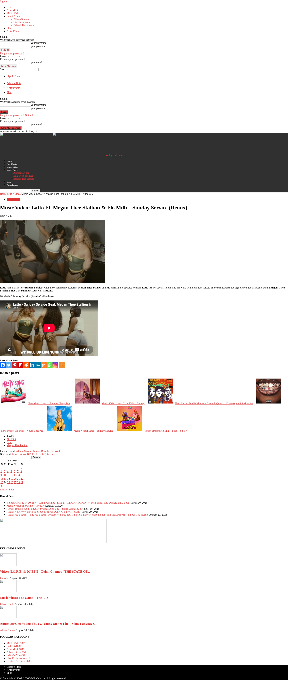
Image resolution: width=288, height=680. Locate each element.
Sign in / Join (13, 76)
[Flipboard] (20, 365)
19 (11, 478)
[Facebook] (3, 365)
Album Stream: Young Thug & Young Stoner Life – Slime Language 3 (44, 508)
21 (18, 478)
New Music (13, 10)
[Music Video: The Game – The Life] (8, 591)
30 (1, 486)
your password (38, 46)
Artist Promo (13, 31)
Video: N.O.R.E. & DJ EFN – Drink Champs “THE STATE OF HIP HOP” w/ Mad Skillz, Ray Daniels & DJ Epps (68, 502)
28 (18, 482)
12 (11, 475)
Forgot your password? (12, 53)
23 (1, 482)
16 (1, 478)
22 (21, 478)
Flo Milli (11, 439)
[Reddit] (26, 365)
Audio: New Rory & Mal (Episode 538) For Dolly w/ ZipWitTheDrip (43, 511)
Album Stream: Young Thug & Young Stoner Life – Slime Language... (48, 623)
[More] (62, 365)
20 (15, 478)
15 (21, 475)
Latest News (13, 16)
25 (8, 482)
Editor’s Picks (14, 83)
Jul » (11, 489)
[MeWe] (38, 365)
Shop (9, 28)
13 (15, 475)
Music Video (13, 13)
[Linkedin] (32, 365)
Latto (9, 442)
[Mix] (44, 365)
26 (11, 482)
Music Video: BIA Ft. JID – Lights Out (33, 454)
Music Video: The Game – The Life (25, 505)
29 (21, 482)
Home (10, 7)
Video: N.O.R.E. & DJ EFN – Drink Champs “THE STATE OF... (45, 571)
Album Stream (21, 19)
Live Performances (23, 22)
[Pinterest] (15, 365)
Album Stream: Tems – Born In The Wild (38, 451)
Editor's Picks (7, 604)
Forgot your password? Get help (17, 115)
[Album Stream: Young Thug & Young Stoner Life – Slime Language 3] (8, 617)
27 (15, 482)
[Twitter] (9, 365)
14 (18, 475)
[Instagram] (55, 365)
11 (8, 475)
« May (3, 489)
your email (36, 62)
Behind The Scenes (23, 25)
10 (5, 475)
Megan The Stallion (17, 445)
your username (38, 42)
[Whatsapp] (49, 365)
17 (5, 478)
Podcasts (4, 578)
